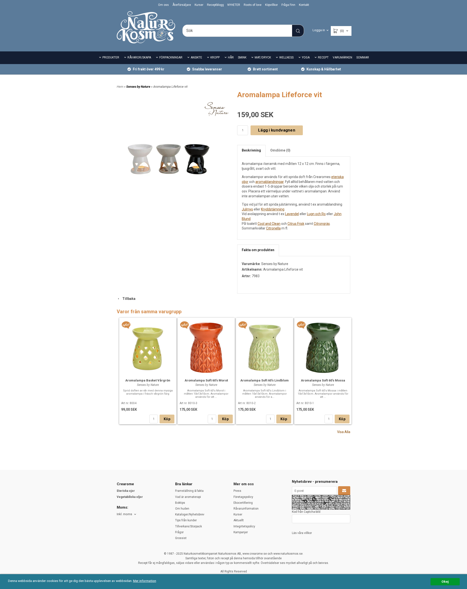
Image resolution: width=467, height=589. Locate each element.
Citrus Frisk (295, 224)
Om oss (163, 5)
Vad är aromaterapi (188, 497)
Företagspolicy (243, 497)
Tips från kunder (186, 520)
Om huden (182, 508)
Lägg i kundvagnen (276, 130)
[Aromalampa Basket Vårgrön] (126, 325)
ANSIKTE (196, 57)
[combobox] (127, 514)
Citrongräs (322, 224)
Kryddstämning (272, 209)
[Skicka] (344, 490)
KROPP (215, 57)
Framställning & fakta (189, 491)
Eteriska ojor (126, 491)
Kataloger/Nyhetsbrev (189, 514)
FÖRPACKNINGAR (170, 57)
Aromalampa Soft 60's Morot (206, 380)
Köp (167, 419)
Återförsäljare (181, 5)
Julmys (247, 209)
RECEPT (323, 57)
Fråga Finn (288, 5)
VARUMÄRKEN (342, 57)
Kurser (199, 5)
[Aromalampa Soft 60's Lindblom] (242, 325)
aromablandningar (269, 182)
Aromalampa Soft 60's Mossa (323, 380)
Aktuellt (239, 520)
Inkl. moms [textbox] (124, 514)
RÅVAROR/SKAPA (139, 57)
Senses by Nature (138, 86)
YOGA (306, 57)
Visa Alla (343, 432)
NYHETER (233, 5)
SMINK (242, 57)
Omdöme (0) (280, 150)
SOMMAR (362, 57)
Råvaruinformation (246, 508)
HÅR (231, 57)
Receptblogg (215, 5)
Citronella (273, 228)
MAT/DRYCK (263, 57)
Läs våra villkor (302, 533)
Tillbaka (127, 299)
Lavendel (292, 214)
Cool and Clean (269, 224)
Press (237, 491)
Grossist (181, 538)
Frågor (179, 532)
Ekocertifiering (243, 502)
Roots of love (252, 5)
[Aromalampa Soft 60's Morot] (184, 325)
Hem (120, 86)
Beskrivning (251, 150)
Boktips (180, 502)
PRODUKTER (110, 57)
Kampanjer (241, 532)
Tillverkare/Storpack (188, 526)
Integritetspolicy (244, 526)
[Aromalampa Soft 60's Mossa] (301, 325)
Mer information (144, 581)
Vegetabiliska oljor (130, 497)
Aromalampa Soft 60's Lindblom (264, 380)
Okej (445, 581)
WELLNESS (286, 57)
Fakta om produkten (258, 250)
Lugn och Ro (316, 214)
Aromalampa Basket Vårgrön (147, 380)
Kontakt (304, 5)
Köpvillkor (271, 5)
